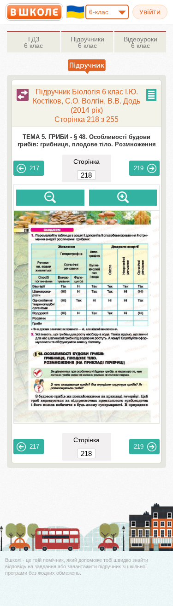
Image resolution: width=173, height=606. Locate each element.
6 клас (33, 42)
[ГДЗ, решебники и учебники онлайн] (34, 12)
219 (138, 168)
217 (34, 168)
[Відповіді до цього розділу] (23, 95)
